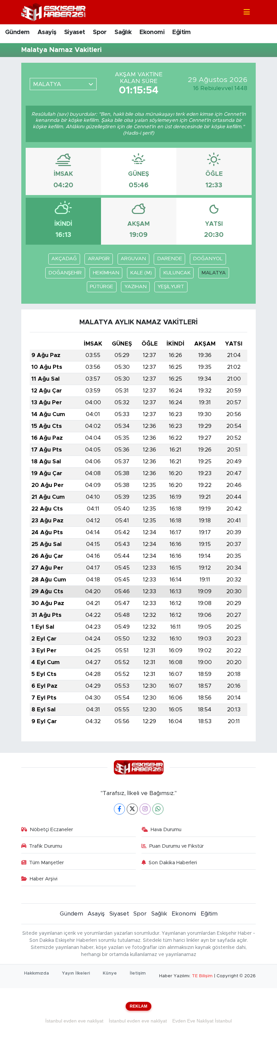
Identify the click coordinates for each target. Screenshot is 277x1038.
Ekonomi (152, 32)
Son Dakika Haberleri (173, 862)
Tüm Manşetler (46, 862)
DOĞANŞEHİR (65, 272)
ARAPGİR (99, 258)
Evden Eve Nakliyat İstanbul (202, 1020)
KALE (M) (141, 272)
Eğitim (181, 32)
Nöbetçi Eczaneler (51, 829)
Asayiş (46, 32)
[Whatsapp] (157, 809)
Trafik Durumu (45, 846)
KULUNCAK (177, 272)
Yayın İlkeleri (76, 973)
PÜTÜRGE (101, 286)
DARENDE (169, 258)
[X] (132, 809)
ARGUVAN (133, 258)
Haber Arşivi (43, 878)
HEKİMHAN (106, 272)
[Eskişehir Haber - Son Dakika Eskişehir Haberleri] (53, 12)
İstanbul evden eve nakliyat (74, 1020)
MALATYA (213, 272)
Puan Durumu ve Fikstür (176, 846)
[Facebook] (119, 809)
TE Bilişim (202, 976)
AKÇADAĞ (64, 258)
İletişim (138, 973)
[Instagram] (145, 809)
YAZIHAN (135, 286)
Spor (100, 32)
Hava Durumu (166, 829)
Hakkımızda (36, 973)
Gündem (17, 32)
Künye (110, 973)
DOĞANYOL (208, 258)
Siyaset (74, 32)
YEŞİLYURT (170, 286)
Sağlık (123, 32)
